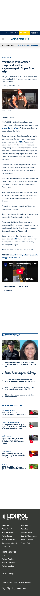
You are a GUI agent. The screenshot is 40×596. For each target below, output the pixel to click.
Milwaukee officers (22, 239)
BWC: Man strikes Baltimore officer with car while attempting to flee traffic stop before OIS (12, 440)
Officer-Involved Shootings (10, 422)
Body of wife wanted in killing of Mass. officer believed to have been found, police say (20, 364)
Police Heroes (6, 57)
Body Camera (6, 436)
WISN (21, 142)
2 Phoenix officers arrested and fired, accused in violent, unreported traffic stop (20, 380)
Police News (8, 290)
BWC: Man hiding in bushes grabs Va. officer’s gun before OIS (14, 468)
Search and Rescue (8, 410)
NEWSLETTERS (14, 33)
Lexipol (16, 582)
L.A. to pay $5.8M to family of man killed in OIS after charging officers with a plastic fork (14, 426)
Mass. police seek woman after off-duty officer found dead (19, 396)
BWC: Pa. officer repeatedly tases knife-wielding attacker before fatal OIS (19, 388)
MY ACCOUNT (24, 33)
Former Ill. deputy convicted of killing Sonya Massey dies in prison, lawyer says (20, 373)
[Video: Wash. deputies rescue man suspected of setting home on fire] (33, 412)
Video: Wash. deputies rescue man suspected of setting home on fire (14, 414)
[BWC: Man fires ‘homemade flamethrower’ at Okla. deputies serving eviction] (33, 453)
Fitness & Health (9, 286)
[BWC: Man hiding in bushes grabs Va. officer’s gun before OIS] (33, 466)
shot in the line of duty (10, 128)
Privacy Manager (8, 574)
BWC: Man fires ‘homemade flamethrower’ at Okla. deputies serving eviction (13, 455)
